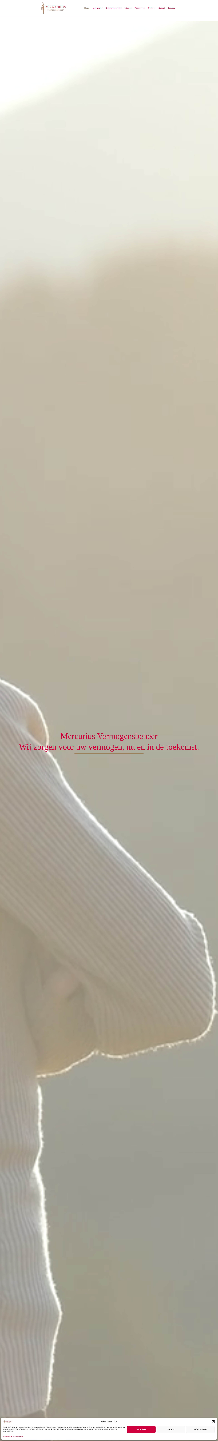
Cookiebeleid (7, 1436)
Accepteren (141, 1429)
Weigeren (170, 1429)
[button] (213, 1421)
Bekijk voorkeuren (200, 1429)
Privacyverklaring (18, 1436)
